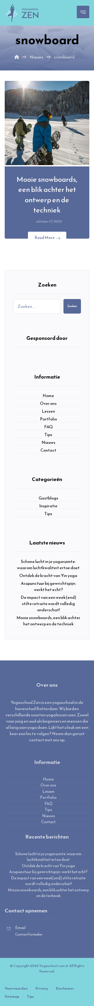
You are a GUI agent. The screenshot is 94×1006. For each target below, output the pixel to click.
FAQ (48, 427)
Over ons (48, 403)
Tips (48, 434)
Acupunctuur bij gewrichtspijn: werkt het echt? (48, 586)
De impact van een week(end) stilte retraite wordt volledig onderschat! (48, 603)
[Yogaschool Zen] (22, 13)
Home (48, 395)
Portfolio (48, 419)
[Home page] (16, 57)
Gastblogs (48, 498)
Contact (48, 450)
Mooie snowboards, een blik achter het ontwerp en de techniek (48, 620)
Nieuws (48, 442)
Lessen (48, 411)
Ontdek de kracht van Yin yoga (48, 575)
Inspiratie (48, 506)
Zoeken (72, 306)
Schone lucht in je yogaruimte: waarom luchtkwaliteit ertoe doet (48, 564)
